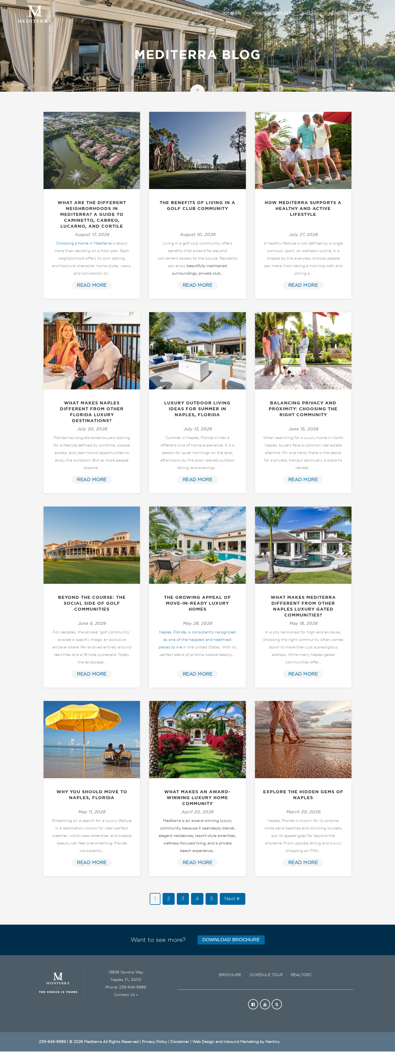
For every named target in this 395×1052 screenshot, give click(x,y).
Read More (92, 285)
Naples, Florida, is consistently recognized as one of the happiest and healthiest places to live (197, 639)
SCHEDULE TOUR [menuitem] (266, 975)
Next (229, 898)
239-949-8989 (132, 987)
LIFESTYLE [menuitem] (202, 13)
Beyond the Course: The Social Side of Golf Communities (92, 603)
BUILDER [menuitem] (283, 13)
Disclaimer (179, 1042)
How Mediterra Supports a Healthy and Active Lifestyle (303, 209)
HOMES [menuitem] (258, 13)
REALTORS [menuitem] (301, 975)
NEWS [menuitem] (334, 13)
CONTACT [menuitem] (359, 13)
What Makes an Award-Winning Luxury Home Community (197, 798)
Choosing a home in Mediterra (84, 243)
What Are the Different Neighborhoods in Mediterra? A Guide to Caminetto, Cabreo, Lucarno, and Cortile (92, 214)
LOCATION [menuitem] (231, 13)
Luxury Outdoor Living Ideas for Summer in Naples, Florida (197, 409)
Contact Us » (126, 995)
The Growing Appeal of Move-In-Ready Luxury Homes (197, 603)
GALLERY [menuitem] (310, 13)
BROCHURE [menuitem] (230, 975)
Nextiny (272, 1042)
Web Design (203, 1042)
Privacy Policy (154, 1042)
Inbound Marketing (241, 1042)
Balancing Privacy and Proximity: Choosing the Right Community (303, 409)
